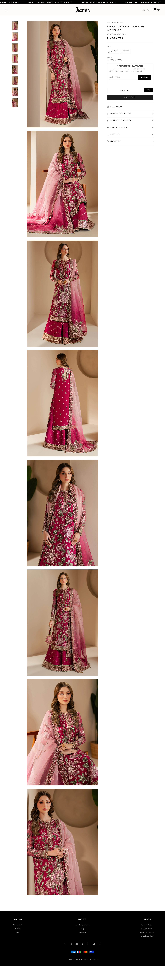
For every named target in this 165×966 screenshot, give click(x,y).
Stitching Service (82, 925)
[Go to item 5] (15, 69)
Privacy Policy (147, 925)
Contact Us (18, 925)
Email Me (144, 77)
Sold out (125, 90)
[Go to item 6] (15, 80)
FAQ (18, 932)
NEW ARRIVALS (81, 2)
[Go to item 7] (15, 91)
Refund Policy (147, 928)
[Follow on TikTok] (82, 944)
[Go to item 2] (15, 36)
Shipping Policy (147, 936)
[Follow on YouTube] (77, 944)
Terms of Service (147, 932)
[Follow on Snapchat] (94, 944)
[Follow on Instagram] (71, 944)
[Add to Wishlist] (148, 90)
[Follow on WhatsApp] (100, 944)
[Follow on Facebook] (65, 944)
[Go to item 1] (15, 25)
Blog (82, 928)
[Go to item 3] (15, 47)
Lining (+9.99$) (116, 60)
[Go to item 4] (15, 58)
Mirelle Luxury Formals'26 (43, 2)
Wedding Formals (115, 22)
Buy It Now (130, 97)
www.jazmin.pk (13, 2)
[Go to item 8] (15, 102)
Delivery (82, 932)
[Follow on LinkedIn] (88, 944)
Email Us (18, 928)
